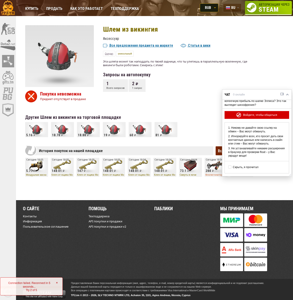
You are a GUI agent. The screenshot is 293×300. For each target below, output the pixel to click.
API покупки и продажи (105, 221)
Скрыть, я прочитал (245, 167)
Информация (32, 221)
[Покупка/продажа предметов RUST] (8, 61)
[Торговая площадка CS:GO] (8, 29)
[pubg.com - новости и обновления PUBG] (8, 94)
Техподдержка (125, 9)
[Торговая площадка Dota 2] (8, 45)
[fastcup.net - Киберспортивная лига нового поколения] (8, 110)
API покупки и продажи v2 (107, 226)
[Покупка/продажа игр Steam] (8, 77)
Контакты (30, 216)
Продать (54, 9)
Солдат (109, 53)
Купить (31, 9)
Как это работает (86, 9)
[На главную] (8, 8)
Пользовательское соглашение (45, 226)
